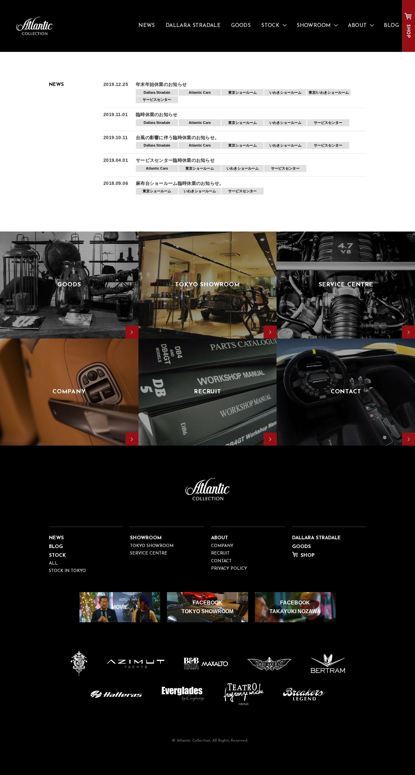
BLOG (391, 25)
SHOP (408, 31)
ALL (53, 563)
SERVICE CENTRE (148, 553)
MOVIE (120, 607)
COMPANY (222, 546)
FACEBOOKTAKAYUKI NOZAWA (295, 607)
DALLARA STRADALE (193, 25)
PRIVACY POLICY (229, 568)
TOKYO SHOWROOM (151, 546)
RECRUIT (220, 553)
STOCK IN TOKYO (67, 571)
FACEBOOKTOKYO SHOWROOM (207, 607)
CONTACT (221, 561)
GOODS (241, 25)
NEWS (146, 25)
